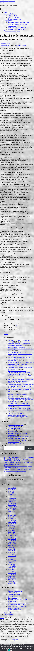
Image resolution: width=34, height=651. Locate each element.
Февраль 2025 (12, 518)
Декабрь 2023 (12, 542)
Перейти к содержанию (7, 1)
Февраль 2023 (12, 559)
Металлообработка (14, 428)
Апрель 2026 (12, 494)
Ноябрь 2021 (12, 578)
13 (11, 325)
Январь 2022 (12, 574)
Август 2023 (12, 549)
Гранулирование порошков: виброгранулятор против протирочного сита (20, 348)
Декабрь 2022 (12, 562)
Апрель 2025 (12, 515)
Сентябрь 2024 (12, 527)
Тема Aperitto (14, 640)
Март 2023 (11, 557)
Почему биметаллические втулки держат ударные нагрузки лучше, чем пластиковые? (21, 364)
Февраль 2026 (12, 498)
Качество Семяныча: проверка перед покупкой (19, 457)
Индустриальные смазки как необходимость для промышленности (20, 353)
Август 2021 (12, 583)
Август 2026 (12, 488)
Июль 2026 (11, 489)
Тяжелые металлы (13, 442)
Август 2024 (12, 528)
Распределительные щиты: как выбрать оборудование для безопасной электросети (20, 394)
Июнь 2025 (11, 511)
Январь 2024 (12, 540)
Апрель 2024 (12, 535)
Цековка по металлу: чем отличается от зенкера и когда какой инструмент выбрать (20, 381)
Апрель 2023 (12, 556)
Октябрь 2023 (12, 545)
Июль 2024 (11, 530)
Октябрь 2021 (12, 579)
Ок (9, 650)
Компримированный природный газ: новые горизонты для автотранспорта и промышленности (20, 399)
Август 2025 (12, 508)
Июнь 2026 (11, 491)
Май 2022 (11, 571)
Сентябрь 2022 (12, 568)
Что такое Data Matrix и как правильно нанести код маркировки (20, 344)
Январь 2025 (12, 520)
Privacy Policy (8, 613)
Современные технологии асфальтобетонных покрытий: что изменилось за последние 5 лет (18, 415)
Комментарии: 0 (21, 45)
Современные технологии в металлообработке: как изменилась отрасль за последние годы (19, 372)
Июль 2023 (11, 551)
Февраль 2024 (12, 539)
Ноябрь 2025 (12, 503)
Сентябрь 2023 (12, 547)
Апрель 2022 (12, 573)
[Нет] (11, 650)
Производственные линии (16, 438)
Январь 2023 (12, 561)
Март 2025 (11, 517)
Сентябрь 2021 (12, 581)
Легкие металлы (13, 426)
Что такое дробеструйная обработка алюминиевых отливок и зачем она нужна (19, 404)
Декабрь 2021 (12, 576)
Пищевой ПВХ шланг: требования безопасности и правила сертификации (20, 409)
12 (9, 325)
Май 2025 (11, 513)
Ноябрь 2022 (12, 564)
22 (16, 328)
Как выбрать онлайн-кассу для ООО (19, 376)
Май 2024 (11, 534)
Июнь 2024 (11, 532)
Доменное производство (15, 425)
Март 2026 (11, 496)
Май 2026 (11, 493)
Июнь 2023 (11, 552)
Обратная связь (9, 614)
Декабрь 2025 (12, 501)
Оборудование (12, 431)
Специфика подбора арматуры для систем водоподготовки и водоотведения (19, 358)
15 (16, 325)
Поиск (6, 445)
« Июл (6, 334)
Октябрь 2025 (12, 505)
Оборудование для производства (18, 437)
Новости (10, 430)
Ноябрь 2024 (12, 523)
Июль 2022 (11, 569)
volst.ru (2, 2)
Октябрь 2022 (12, 566)
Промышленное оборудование (5, 44)
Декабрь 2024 (12, 522)
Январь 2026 (12, 500)
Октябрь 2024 (12, 525)
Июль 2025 (11, 510)
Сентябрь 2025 (12, 506)
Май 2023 (11, 554)
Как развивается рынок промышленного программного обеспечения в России (21, 385)
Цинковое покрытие (14, 443)
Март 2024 (11, 537)
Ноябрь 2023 (12, 544)
